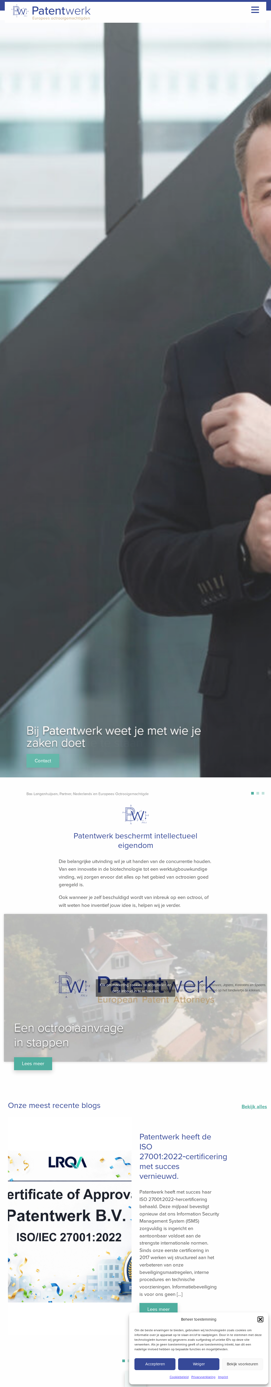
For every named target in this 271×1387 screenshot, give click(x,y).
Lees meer (33, 1063)
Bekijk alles (254, 1107)
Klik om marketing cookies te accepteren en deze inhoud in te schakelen (135, 988)
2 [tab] (259, 794)
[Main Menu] (255, 9)
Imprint (223, 1377)
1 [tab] (253, 794)
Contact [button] (43, 761)
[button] (260, 1319)
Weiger (199, 1364)
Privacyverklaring (203, 1377)
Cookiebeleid (179, 1377)
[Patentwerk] (50, 12)
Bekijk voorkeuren (242, 1364)
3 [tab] (264, 794)
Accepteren (155, 1364)
